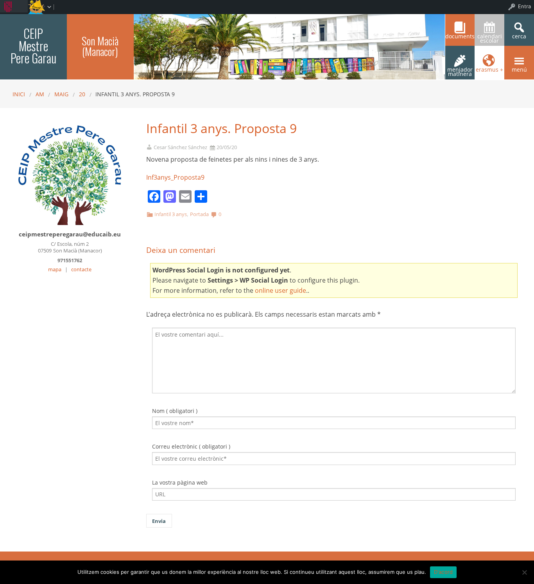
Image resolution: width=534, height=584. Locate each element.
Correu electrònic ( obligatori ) (191, 446)
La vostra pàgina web (180, 482)
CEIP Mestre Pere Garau (33, 45)
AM (40, 94)
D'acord (443, 572)
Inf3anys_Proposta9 (175, 177)
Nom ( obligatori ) (174, 411)
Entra (524, 6)
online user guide (280, 290)
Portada (199, 214)
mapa (54, 269)
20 (82, 94)
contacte (81, 269)
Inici (19, 94)
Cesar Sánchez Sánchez (180, 147)
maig (61, 94)
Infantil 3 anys (170, 214)
